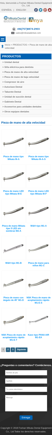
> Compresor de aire (13, 82)
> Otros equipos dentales (15, 111)
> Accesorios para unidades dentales (21, 106)
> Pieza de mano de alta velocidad (20, 72)
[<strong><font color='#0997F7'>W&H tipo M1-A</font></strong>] (39, 222)
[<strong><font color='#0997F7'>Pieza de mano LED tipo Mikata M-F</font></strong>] (39, 187)
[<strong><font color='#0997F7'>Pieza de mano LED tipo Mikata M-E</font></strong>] (13, 187)
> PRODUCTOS (19, 45)
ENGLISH (21, 10)
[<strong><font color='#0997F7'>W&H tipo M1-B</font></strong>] (13, 259)
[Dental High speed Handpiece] (26, 25)
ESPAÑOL (7, 10)
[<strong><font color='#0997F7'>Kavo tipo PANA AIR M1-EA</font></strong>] (39, 331)
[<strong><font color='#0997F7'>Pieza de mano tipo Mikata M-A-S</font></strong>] (39, 153)
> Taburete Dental (11, 92)
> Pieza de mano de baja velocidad (20, 77)
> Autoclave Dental (12, 87)
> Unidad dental (10, 62)
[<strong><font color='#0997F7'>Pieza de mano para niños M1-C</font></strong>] (39, 259)
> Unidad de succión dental (16, 97)
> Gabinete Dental (11, 101)
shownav (3, 39)
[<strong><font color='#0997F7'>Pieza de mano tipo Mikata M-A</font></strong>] (13, 153)
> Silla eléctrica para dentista (17, 67)
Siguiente (21, 349)
